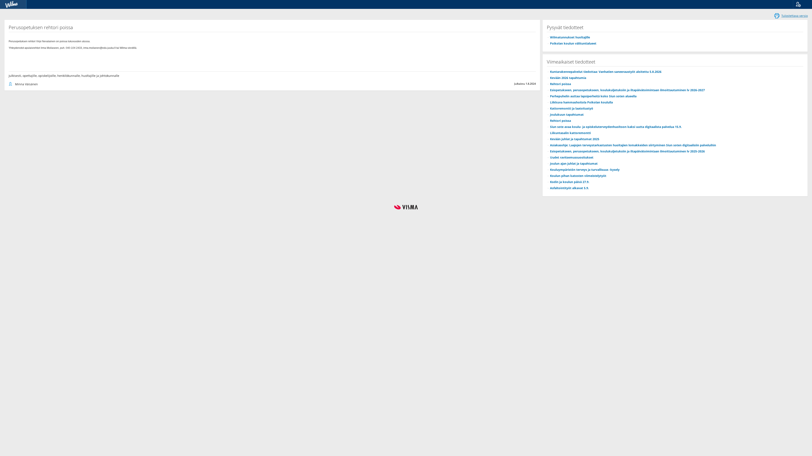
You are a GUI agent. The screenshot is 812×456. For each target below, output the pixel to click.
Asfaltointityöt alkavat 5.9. (569, 188)
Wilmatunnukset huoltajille (570, 37)
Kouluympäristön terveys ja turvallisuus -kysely (585, 170)
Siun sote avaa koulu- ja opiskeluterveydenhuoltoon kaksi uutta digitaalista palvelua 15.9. (616, 127)
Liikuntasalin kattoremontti (570, 133)
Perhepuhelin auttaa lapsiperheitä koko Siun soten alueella (593, 96)
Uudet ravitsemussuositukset (571, 157)
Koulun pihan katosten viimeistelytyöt (578, 176)
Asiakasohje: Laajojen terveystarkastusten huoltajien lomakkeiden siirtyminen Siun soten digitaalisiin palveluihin (633, 145)
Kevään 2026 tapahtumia (568, 78)
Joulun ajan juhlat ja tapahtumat (574, 164)
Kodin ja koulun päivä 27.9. (569, 182)
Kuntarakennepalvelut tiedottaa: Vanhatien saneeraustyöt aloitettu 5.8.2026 (605, 72)
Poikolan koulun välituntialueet (573, 43)
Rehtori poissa (560, 84)
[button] (801, 4)
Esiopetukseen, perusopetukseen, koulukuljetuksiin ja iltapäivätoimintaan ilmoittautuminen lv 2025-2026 (627, 151)
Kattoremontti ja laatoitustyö (571, 108)
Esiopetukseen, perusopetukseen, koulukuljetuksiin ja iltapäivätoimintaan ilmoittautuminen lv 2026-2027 (627, 90)
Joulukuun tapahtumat (567, 115)
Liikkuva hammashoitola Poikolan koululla (581, 102)
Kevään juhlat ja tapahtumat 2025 (574, 139)
